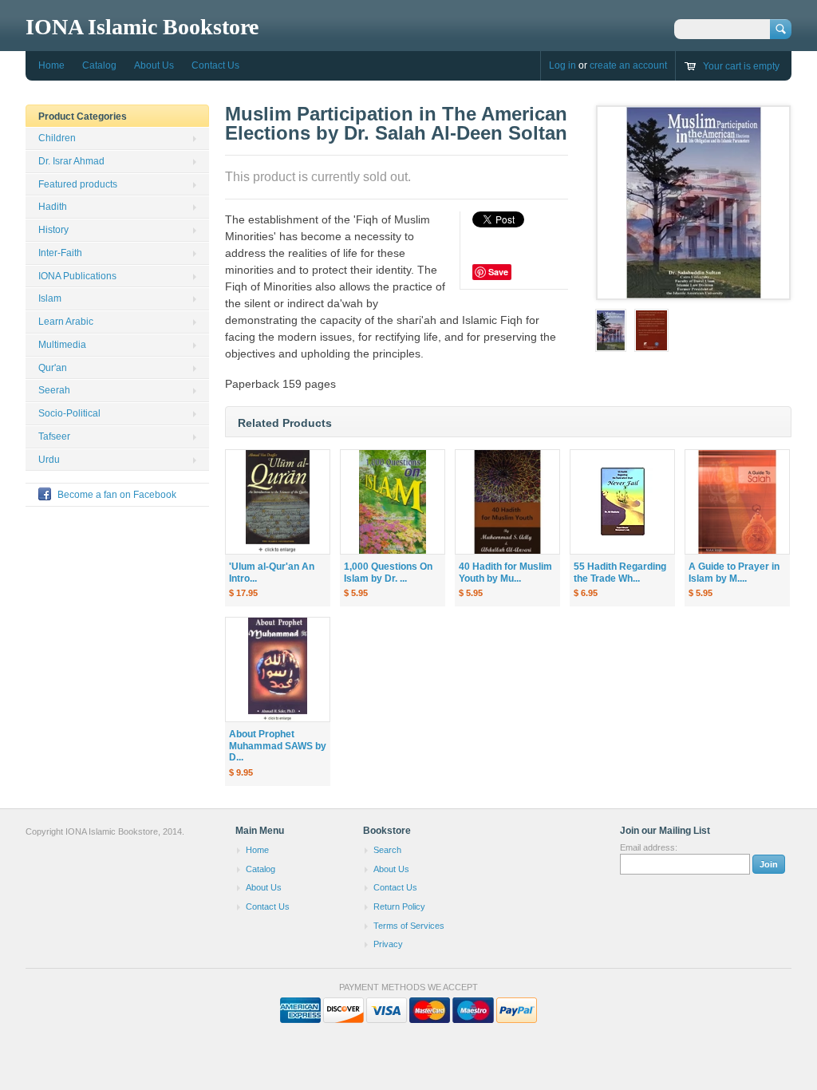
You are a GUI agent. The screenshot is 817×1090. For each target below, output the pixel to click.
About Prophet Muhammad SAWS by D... (277, 746)
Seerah (54, 390)
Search (387, 850)
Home (51, 65)
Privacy (388, 944)
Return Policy (399, 906)
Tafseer (54, 436)
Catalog (99, 65)
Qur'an (52, 367)
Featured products (77, 184)
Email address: (648, 847)
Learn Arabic (65, 321)
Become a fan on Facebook (116, 494)
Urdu (49, 459)
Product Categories (82, 116)
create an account (628, 65)
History (53, 229)
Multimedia (62, 344)
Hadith (52, 206)
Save (498, 272)
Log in (562, 65)
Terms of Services (408, 925)
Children (57, 138)
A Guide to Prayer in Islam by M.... (734, 572)
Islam (49, 298)
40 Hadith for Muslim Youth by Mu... (505, 572)
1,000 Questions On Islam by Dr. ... (388, 572)
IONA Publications (77, 276)
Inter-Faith (60, 253)
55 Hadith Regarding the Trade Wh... (620, 572)
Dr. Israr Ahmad (71, 161)
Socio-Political (69, 413)
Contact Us (215, 65)
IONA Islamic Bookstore (142, 26)
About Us (154, 65)
